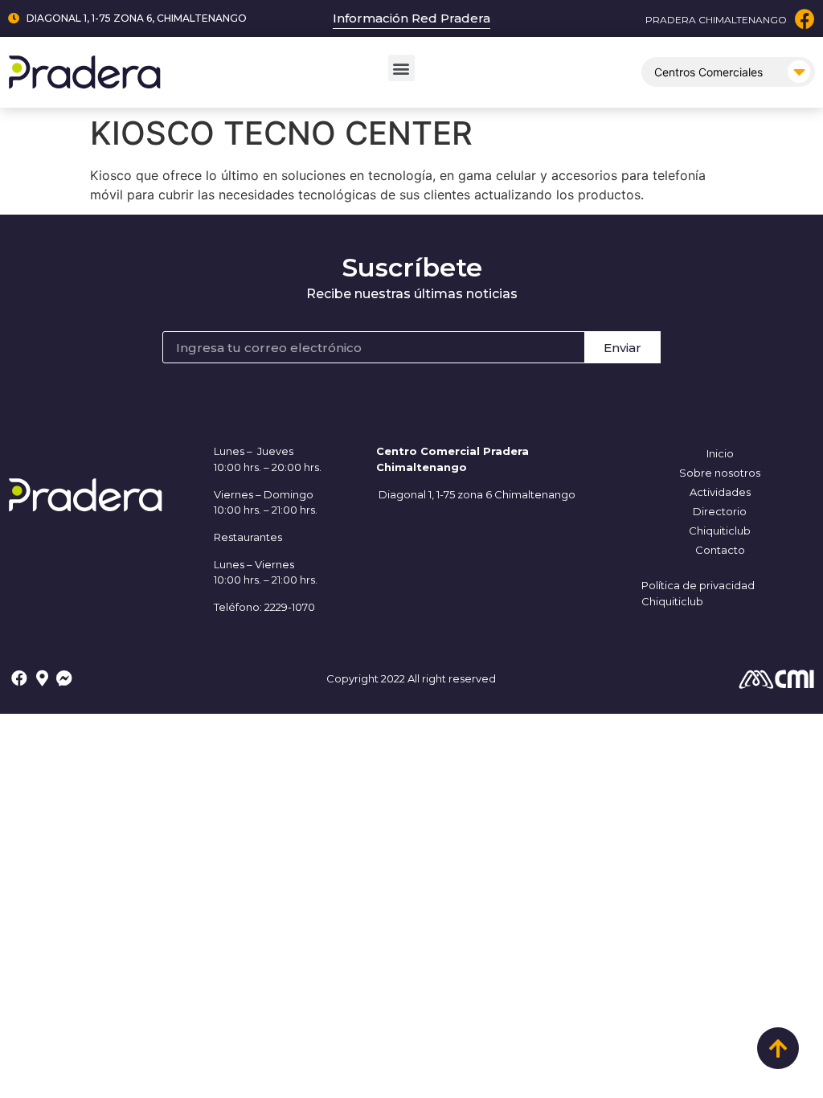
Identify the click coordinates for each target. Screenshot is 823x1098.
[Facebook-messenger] (64, 678)
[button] (401, 68)
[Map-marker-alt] (42, 678)
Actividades (720, 491)
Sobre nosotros (719, 472)
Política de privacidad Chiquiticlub (698, 593)
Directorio (720, 511)
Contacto (720, 549)
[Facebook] (805, 19)
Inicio (720, 453)
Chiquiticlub (720, 530)
